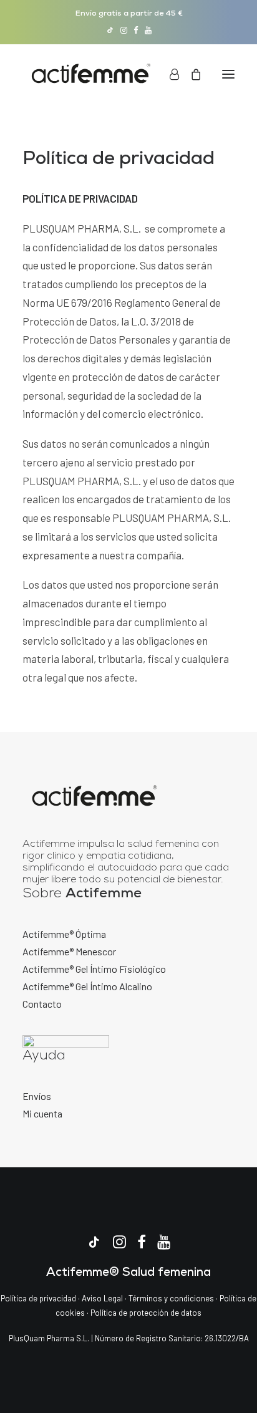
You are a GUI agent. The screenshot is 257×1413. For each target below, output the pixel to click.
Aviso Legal (102, 1298)
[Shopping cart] (190, 74)
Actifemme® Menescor (69, 951)
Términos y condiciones (171, 1298)
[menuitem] (110, 30)
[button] (110, 30)
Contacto (42, 1004)
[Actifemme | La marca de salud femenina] (91, 74)
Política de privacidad (38, 1298)
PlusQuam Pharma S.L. (49, 1338)
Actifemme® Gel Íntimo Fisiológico (94, 969)
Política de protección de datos (145, 1313)
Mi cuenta (42, 1113)
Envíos (36, 1096)
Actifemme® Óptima (64, 934)
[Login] (168, 74)
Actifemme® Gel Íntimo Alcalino (87, 986)
